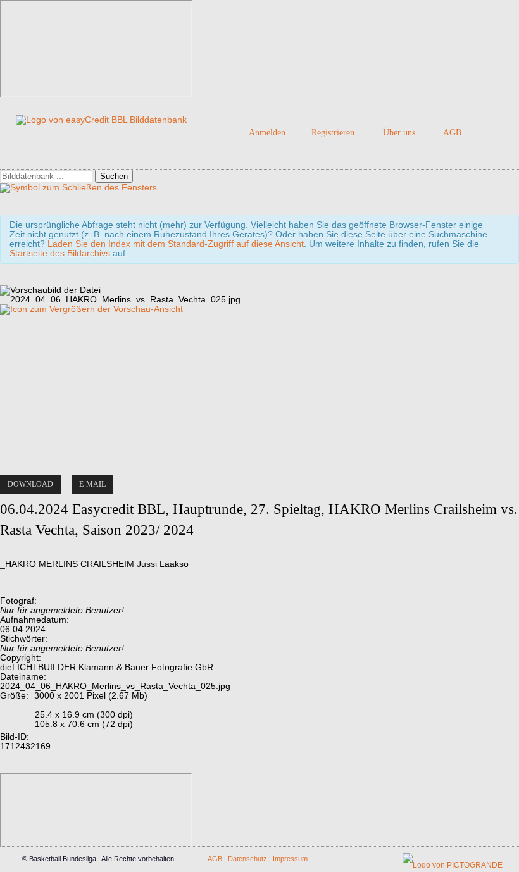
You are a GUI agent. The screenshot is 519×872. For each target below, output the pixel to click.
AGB (452, 132)
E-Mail (92, 484)
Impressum (290, 859)
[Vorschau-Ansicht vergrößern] (91, 309)
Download (30, 484)
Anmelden (267, 132)
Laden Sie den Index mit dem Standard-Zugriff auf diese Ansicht (175, 244)
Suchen (114, 176)
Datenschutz (247, 859)
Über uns (399, 132)
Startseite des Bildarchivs (59, 253)
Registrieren (332, 132)
